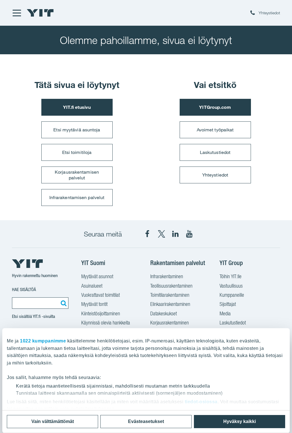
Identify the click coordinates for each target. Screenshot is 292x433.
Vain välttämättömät (52, 421)
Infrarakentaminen (166, 276)
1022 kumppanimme (43, 340)
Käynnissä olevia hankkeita (105, 323)
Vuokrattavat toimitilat (100, 295)
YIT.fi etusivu (76, 107)
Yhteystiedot (215, 175)
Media (225, 313)
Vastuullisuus (231, 286)
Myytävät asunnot (97, 276)
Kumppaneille (232, 295)
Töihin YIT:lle (231, 276)
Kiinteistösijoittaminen (100, 313)
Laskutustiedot (215, 152)
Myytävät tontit (94, 304)
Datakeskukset (163, 313)
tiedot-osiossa (201, 401)
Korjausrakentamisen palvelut (77, 174)
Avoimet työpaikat (215, 130)
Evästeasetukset (146, 421)
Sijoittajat (228, 304)
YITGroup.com (215, 107)
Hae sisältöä (24, 289)
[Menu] (16, 13)
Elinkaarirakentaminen (170, 304)
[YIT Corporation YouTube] (189, 233)
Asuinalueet (91, 286)
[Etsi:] (62, 303)
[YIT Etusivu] (40, 13)
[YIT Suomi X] (161, 233)
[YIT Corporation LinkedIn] (175, 233)
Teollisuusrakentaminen (171, 286)
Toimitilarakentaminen (169, 295)
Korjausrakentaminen (169, 323)
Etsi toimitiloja (77, 152)
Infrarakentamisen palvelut (77, 197)
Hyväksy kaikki (239, 421)
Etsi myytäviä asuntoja (76, 130)
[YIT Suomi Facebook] (147, 233)
